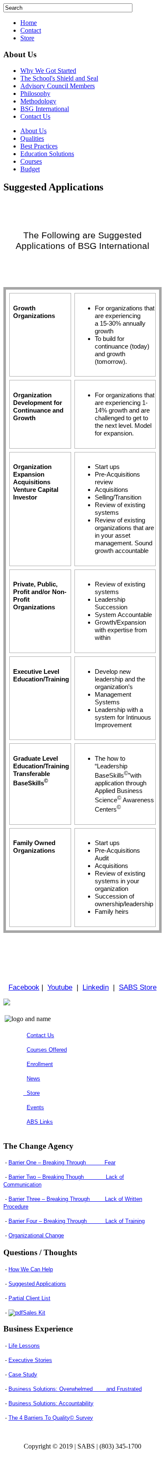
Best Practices (39, 146)
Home (28, 22)
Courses (31, 161)
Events (35, 1107)
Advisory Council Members (57, 85)
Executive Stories (30, 1360)
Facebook (23, 987)
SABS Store (138, 987)
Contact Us (35, 116)
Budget (30, 169)
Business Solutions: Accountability (51, 1403)
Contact (30, 30)
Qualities (32, 138)
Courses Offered (47, 1050)
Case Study (22, 1374)
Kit (34, 1312)
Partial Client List (29, 1298)
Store (27, 38)
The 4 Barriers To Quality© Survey (50, 1418)
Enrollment (40, 1064)
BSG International (44, 108)
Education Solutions (47, 153)
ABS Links (40, 1122)
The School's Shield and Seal (59, 78)
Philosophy (35, 93)
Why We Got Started (48, 70)
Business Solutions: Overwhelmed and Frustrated (75, 1389)
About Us (33, 130)
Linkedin (95, 987)
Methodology (38, 101)
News (33, 1078)
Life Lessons (24, 1346)
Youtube (59, 987)
